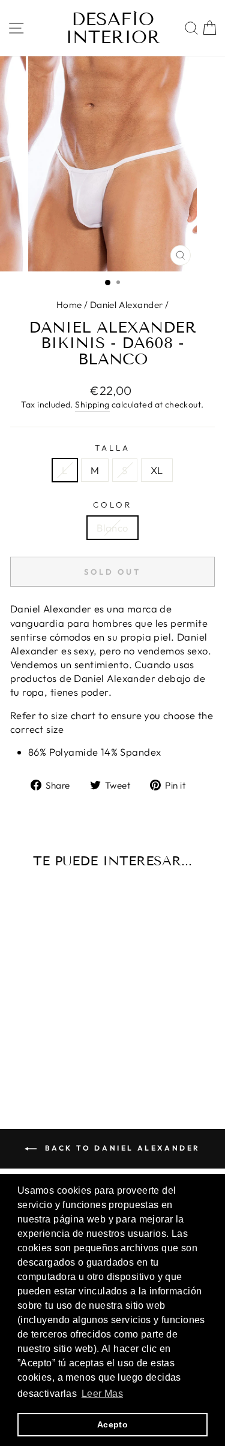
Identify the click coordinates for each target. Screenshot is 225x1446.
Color (112, 504)
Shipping (92, 404)
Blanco (112, 527)
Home (69, 304)
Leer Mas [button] (102, 1393)
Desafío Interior (112, 28)
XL (157, 470)
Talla (112, 447)
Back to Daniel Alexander (120, 1147)
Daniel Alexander (126, 304)
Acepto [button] (112, 1424)
